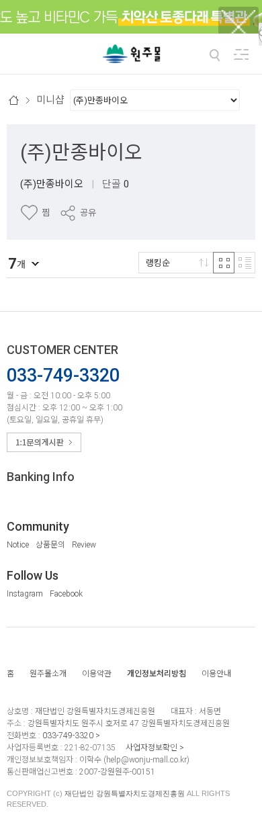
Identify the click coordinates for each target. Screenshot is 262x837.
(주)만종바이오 (81, 152)
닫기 (238, 53)
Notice (18, 544)
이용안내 (216, 673)
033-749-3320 (67, 735)
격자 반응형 (223, 262)
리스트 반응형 (244, 262)
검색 (214, 55)
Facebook (66, 594)
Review (84, 544)
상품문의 (50, 544)
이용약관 (97, 673)
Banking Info (41, 477)
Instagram (25, 594)
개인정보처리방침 (156, 673)
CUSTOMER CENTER (62, 350)
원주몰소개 (48, 673)
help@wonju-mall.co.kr (146, 759)
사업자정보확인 (151, 747)
